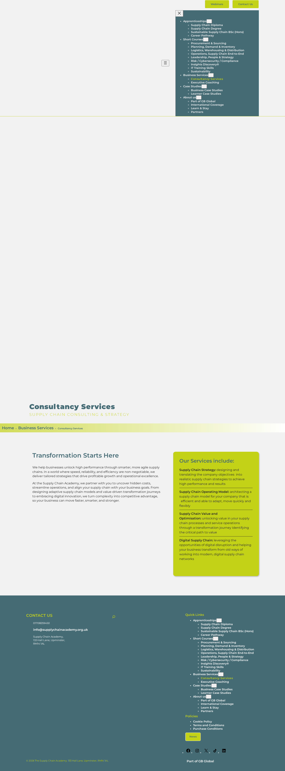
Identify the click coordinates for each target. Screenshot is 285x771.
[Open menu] (165, 63)
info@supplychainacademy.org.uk (60, 630)
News (193, 736)
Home (8, 428)
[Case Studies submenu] (204, 86)
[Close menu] (179, 13)
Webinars (217, 4)
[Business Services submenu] (211, 75)
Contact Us (245, 4)
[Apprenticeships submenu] (209, 21)
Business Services (36, 428)
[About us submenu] (198, 97)
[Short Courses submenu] (205, 39)
